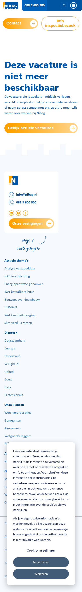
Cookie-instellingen (41, 550)
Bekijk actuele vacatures (31, 128)
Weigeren (41, 574)
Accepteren (41, 562)
